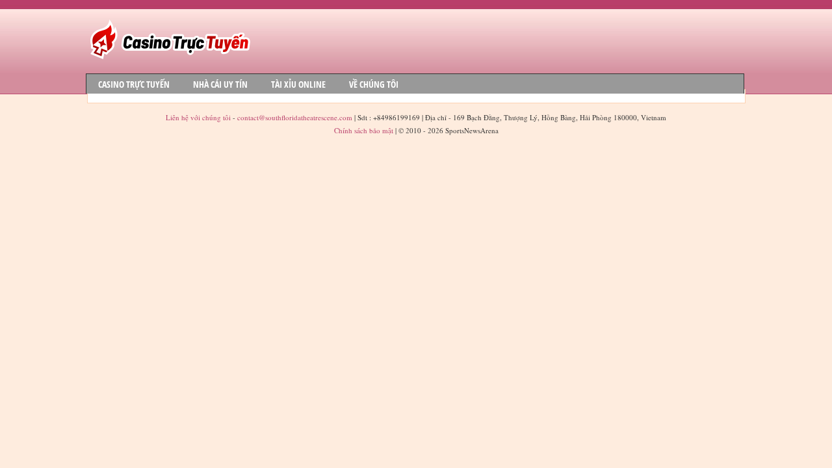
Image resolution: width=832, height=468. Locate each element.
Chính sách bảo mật (363, 130)
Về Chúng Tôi (373, 84)
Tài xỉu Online (298, 84)
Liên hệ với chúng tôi (199, 117)
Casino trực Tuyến (134, 84)
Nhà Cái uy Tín (220, 84)
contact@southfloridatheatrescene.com (294, 117)
